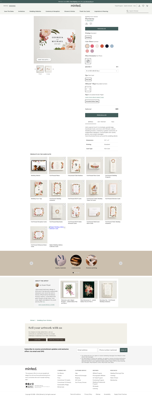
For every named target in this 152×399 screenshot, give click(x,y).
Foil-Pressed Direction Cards (112, 198)
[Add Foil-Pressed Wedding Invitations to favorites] (65, 181)
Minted (32, 320)
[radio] (88, 37)
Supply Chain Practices (120, 394)
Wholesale (95, 386)
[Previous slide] (35, 69)
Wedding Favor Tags (36, 198)
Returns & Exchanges (80, 375)
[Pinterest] (28, 384)
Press (58, 378)
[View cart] (147, 5)
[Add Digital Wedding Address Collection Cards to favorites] (65, 228)
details (90, 121)
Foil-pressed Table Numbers (75, 175)
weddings (12, 6)
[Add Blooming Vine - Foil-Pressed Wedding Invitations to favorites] (115, 282)
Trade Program (119, 6)
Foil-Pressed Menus (55, 175)
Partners (95, 370)
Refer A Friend (114, 378)
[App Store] (29, 387)
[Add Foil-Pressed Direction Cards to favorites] (120, 181)
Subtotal (88, 109)
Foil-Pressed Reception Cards (39, 221)
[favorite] (90, 23)
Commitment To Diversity (64, 382)
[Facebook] (26, 384)
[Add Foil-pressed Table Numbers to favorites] (83, 158)
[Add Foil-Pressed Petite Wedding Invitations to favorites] (120, 204)
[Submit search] (127, 11)
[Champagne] (97, 46)
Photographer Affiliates (99, 375)
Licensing (95, 388)
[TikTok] (31, 384)
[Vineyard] (92, 51)
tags (112, 121)
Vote (134, 6)
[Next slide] (53, 69)
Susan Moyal (90, 20)
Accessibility (107, 394)
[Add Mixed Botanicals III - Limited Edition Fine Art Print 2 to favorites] (96, 282)
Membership (113, 380)
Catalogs (112, 375)
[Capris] (112, 46)
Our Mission (60, 373)
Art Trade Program (98, 378)
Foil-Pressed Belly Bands (56, 221)
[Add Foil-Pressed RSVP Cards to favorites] (83, 181)
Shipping (77, 378)
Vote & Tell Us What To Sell (56, 339)
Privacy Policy (88, 394)
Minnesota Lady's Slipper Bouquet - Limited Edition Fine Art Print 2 (69, 301)
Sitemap (98, 394)
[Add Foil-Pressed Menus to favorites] (65, 158)
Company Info (61, 370)
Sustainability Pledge (63, 384)
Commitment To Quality (63, 380)
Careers (59, 375)
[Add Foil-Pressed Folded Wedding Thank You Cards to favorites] (102, 181)
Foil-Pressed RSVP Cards (74, 198)
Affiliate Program (97, 373)
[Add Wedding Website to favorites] (46, 158)
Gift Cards (78, 380)
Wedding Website (35, 175)
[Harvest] (102, 46)
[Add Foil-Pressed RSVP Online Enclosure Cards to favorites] (83, 204)
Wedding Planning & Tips (117, 373)
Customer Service (80, 370)
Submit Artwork (128, 6)
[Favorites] (143, 5)
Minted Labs (60, 387)
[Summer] (87, 46)
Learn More (37, 339)
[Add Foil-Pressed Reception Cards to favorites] (46, 204)
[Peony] (92, 46)
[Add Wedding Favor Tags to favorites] (46, 181)
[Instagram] (33, 384)
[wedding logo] (76, 5)
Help (76, 373)
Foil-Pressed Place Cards (93, 175)
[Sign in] (139, 5)
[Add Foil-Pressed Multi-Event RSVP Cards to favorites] (102, 204)
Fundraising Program (98, 380)
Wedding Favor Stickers (44, 320)
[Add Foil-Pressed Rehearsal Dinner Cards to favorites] (46, 228)
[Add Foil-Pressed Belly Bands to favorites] (65, 204)
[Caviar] (107, 46)
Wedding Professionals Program (99, 383)
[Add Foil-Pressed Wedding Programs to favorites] (120, 158)
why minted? (102, 121)
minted (6, 6)
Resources (113, 370)
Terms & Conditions (75, 394)
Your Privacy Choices (80, 382)
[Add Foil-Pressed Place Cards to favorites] (102, 158)
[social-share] (86, 23)
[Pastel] (87, 51)
